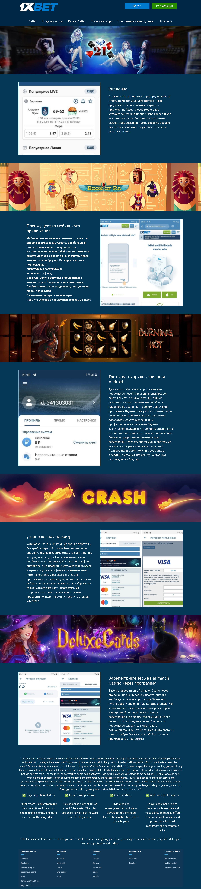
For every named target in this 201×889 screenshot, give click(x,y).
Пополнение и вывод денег (135, 21)
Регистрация (164, 6)
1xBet (32, 21)
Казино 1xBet (76, 21)
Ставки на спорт (101, 21)
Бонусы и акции (52, 21)
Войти (137, 6)
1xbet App (166, 21)
